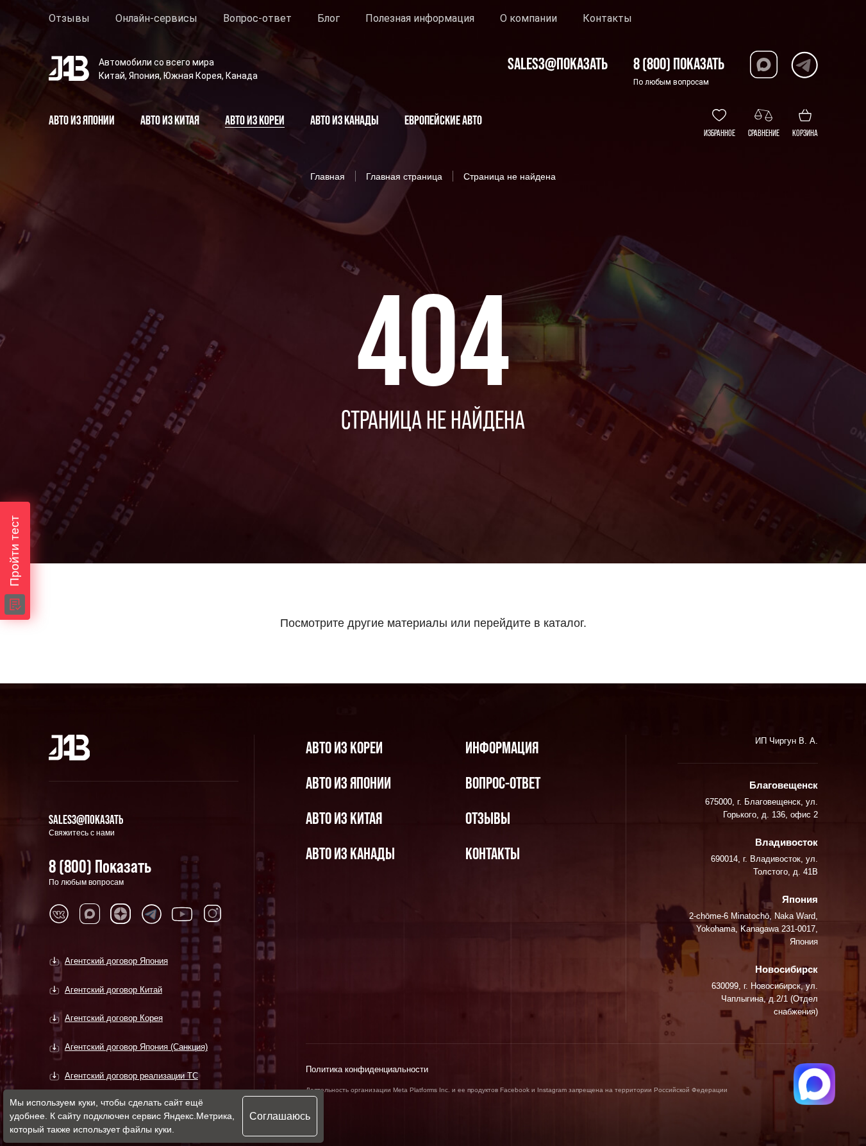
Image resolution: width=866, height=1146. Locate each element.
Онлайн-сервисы (156, 18)
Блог (328, 18)
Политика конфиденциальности (367, 1069)
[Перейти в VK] (59, 913)
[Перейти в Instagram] (213, 913)
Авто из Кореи (344, 747)
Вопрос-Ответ (502, 782)
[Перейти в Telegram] (804, 64)
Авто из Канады (350, 853)
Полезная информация (419, 18)
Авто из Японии (348, 782)
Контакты (607, 18)
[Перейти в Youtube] (182, 913)
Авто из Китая (344, 817)
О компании (528, 18)
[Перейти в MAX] (89, 913)
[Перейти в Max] (764, 64)
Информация (501, 747)
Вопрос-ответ (257, 18)
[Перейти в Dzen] (120, 913)
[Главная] (69, 747)
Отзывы (69, 18)
